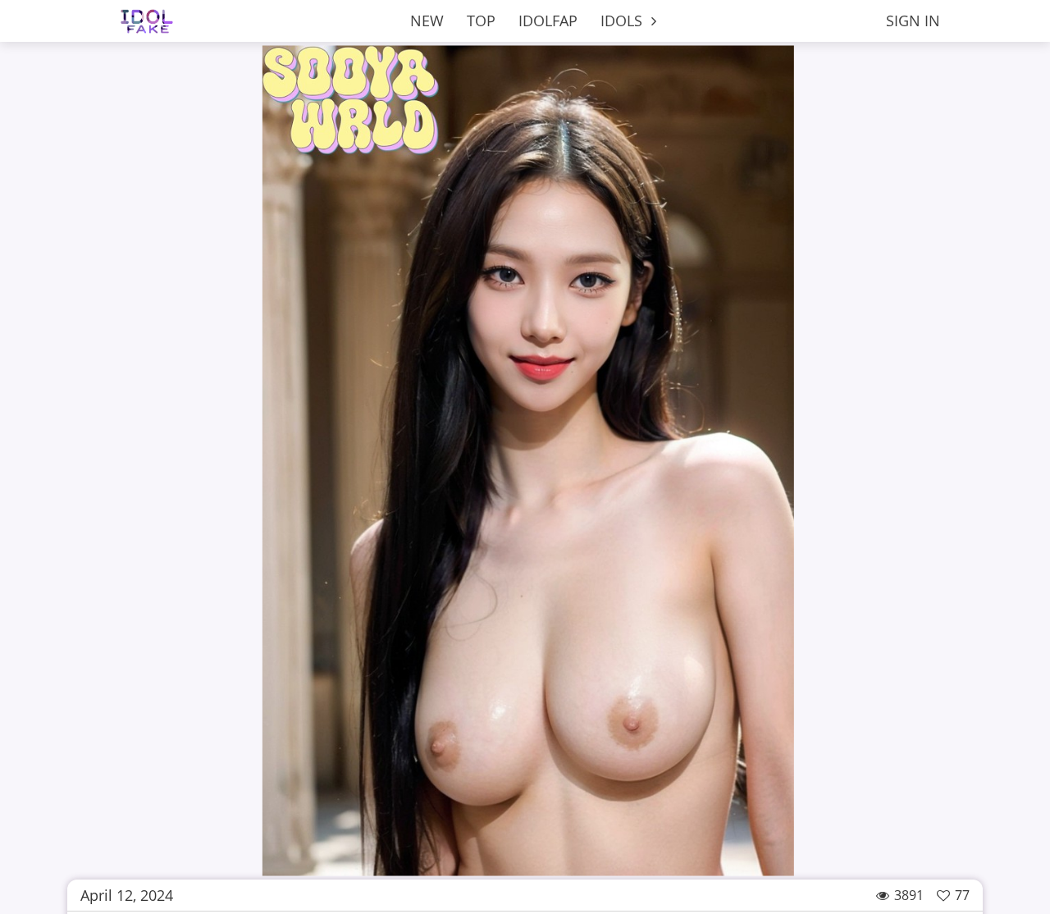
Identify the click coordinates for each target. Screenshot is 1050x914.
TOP (481, 20)
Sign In (913, 20)
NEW (427, 20)
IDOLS (623, 20)
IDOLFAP (548, 20)
